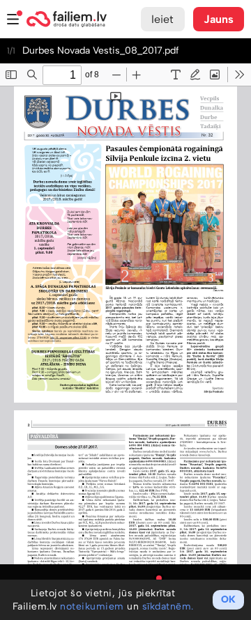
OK (228, 599)
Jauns (219, 19)
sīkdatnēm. (168, 606)
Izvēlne (13, 19)
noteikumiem (92, 606)
